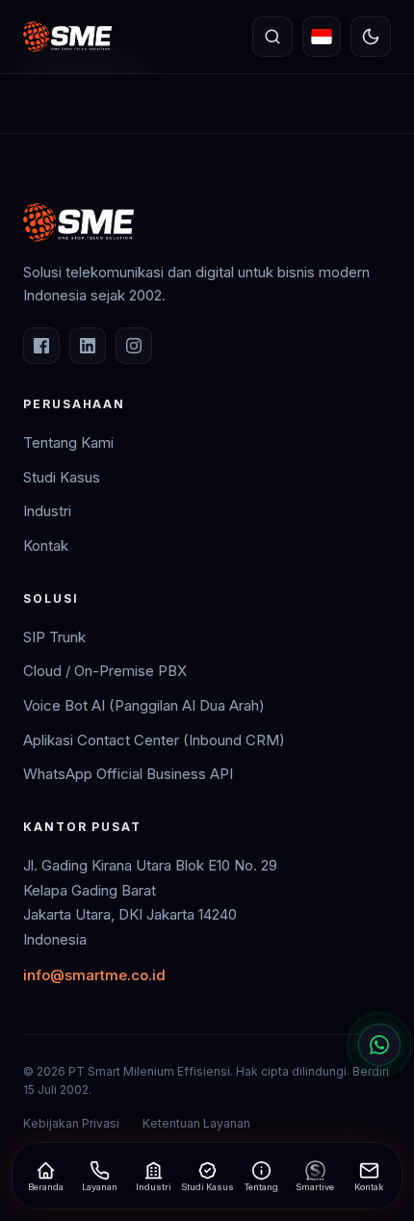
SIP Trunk (54, 637)
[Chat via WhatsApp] (379, 1045)
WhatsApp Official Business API (128, 774)
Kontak (45, 545)
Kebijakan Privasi (71, 1123)
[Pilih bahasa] (321, 36)
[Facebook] (41, 345)
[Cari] (272, 36)
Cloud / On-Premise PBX (105, 671)
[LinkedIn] (87, 345)
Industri (47, 511)
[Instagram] (134, 345)
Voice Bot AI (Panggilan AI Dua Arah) (144, 705)
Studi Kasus (61, 477)
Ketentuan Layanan (196, 1123)
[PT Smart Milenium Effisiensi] (67, 36)
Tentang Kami (68, 442)
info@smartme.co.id (94, 975)
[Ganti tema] (370, 36)
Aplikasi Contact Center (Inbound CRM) (154, 740)
